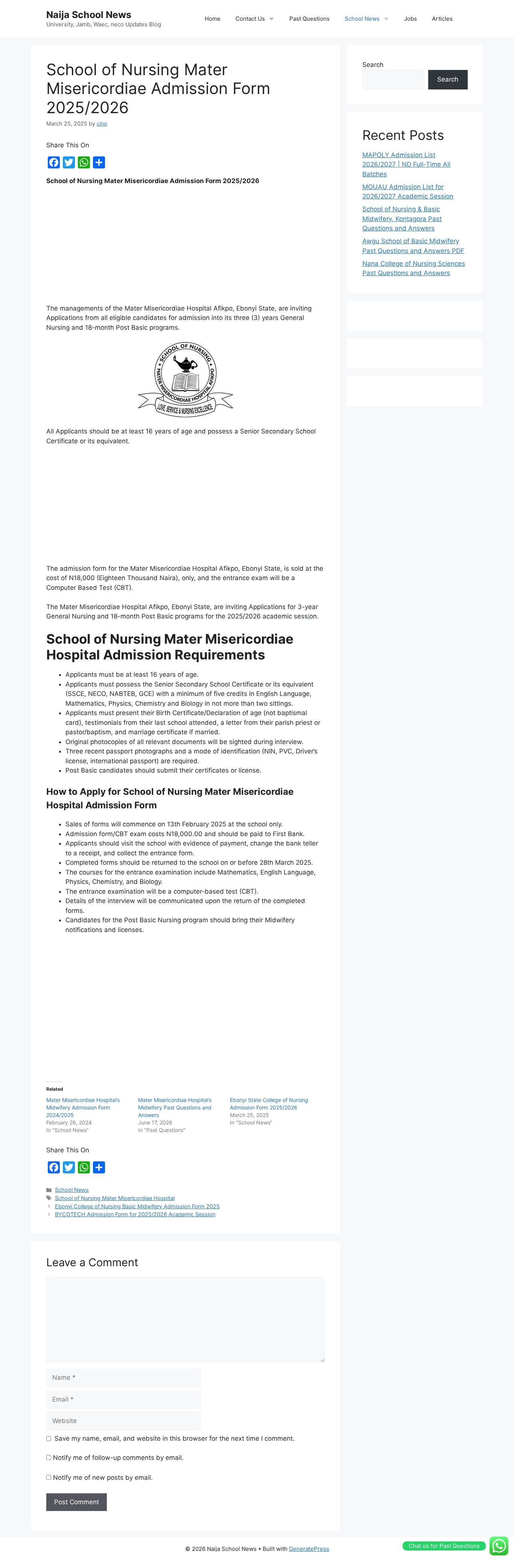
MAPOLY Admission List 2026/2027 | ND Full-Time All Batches (406, 164)
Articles (442, 18)
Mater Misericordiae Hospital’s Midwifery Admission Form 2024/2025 (83, 1107)
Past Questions (309, 18)
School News (362, 18)
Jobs (410, 18)
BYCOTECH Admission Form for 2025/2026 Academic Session (135, 1214)
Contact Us (250, 18)
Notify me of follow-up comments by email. (118, 1457)
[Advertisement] (185, 248)
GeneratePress (309, 1548)
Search (372, 64)
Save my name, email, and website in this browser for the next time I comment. (175, 1438)
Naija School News (88, 14)
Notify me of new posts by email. (103, 1477)
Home (213, 18)
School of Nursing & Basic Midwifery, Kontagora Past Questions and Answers (402, 218)
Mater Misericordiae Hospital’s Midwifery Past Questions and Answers (174, 1107)
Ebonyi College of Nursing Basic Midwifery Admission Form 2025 (137, 1206)
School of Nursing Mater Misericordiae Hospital (115, 1198)
